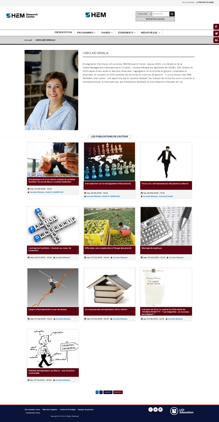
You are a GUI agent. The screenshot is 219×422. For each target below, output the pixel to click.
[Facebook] (150, 409)
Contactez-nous (33, 413)
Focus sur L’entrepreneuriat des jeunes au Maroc (165, 184)
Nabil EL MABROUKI (54, 192)
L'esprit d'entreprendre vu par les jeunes (47, 309)
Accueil (28, 40)
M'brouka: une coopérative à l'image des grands (108, 248)
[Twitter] (155, 409)
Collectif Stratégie (68, 410)
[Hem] (97, 15)
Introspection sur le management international (108, 184)
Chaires (106, 33)
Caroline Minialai (36, 192)
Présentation (63, 33)
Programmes (85, 33)
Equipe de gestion (86, 410)
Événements (125, 33)
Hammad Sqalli (166, 196)
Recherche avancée (155, 19)
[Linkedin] (160, 409)
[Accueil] (22, 15)
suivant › (108, 392)
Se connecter (188, 2)
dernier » (118, 392)
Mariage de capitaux (152, 248)
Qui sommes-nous (32, 410)
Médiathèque (149, 33)
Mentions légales (50, 410)
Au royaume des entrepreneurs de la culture (106, 309)
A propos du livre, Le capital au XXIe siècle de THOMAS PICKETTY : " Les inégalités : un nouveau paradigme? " (165, 311)
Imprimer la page (206, 2)
